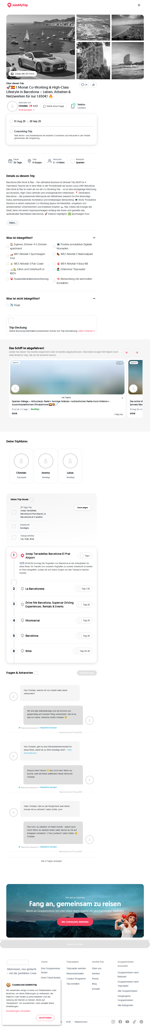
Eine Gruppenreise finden (50, 970)
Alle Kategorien (125, 1005)
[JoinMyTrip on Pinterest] (141, 1021)
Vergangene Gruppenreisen (125, 998)
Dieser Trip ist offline (75, 944)
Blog (94, 983)
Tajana (68, 397)
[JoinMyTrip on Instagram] (113, 1021)
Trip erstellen (73, 983)
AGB (68, 1021)
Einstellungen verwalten (18, 1010)
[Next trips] (137, 352)
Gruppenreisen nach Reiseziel (128, 974)
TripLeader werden (76, 968)
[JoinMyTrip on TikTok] (134, 1021)
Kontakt (96, 988)
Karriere (96, 973)
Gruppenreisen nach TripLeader (128, 983)
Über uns (96, 968)
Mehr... (12, 222)
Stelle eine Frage (55, 106)
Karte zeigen (82, 507)
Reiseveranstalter (75, 973)
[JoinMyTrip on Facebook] (120, 1021)
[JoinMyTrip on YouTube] (127, 1021)
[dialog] (31, 1002)
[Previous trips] (127, 352)
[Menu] (139, 5)
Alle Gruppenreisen (127, 990)
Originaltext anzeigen (48, 728)
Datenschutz (81, 1021)
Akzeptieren (45, 1017)
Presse (95, 978)
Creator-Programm (76, 978)
